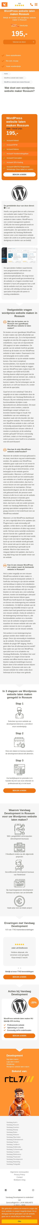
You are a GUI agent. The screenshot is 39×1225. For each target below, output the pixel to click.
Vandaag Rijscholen (13, 1137)
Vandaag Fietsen (12, 1142)
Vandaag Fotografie (13, 1164)
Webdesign (10, 1064)
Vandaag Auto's (11, 1122)
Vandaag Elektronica (13, 1154)
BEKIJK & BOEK (19, 174)
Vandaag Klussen (12, 1125)
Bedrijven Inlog (19, 1180)
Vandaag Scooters (13, 1152)
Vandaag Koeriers (12, 1127)
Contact (20, 1177)
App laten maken (12, 1059)
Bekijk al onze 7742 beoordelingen (19, 972)
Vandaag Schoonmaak (14, 1149)
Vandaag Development (14, 1159)
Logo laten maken (12, 1062)
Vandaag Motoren (12, 1135)
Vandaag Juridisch (13, 1144)
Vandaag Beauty (12, 1130)
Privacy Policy (19, 1175)
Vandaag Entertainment (14, 1139)
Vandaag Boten (11, 1132)
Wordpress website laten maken (17, 1067)
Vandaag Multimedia (13, 1147)
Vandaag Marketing (13, 1162)
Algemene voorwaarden (19, 1172)
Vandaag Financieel (13, 1157)
